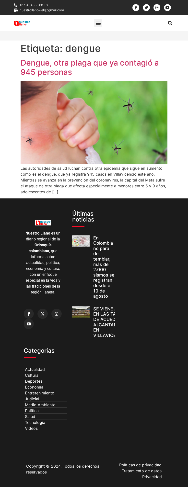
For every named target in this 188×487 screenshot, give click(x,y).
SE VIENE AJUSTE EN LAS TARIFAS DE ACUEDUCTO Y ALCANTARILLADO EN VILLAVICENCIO (113, 322)
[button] (98, 23)
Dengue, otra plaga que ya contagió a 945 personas (90, 67)
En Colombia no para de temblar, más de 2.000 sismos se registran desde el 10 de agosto (104, 267)
